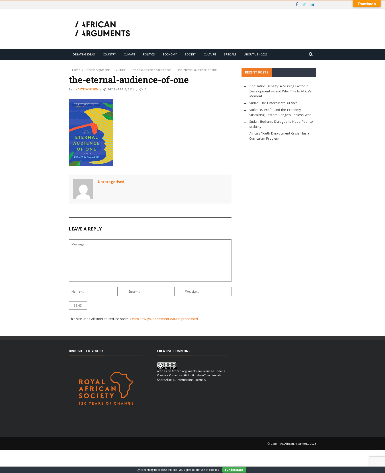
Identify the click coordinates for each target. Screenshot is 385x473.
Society (190, 54)
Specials (230, 54)
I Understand (234, 470)
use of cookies (210, 470)
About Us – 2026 (255, 54)
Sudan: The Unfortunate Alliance (273, 103)
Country (109, 54)
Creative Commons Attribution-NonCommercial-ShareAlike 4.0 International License (189, 377)
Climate (129, 54)
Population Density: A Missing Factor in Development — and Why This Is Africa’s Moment (280, 91)
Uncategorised (86, 89)
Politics (149, 54)
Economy (170, 54)
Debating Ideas (84, 54)
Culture (210, 54)
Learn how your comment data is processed (164, 318)
